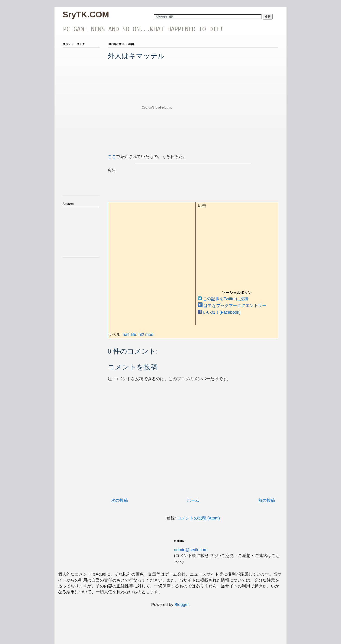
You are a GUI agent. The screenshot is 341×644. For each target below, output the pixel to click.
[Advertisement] (192, 183)
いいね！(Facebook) (221, 312)
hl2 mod (145, 334)
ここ (112, 156)
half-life (129, 334)
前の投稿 (266, 500)
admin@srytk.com (190, 549)
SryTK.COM (86, 14)
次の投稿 (119, 500)
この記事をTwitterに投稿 (225, 298)
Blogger (181, 604)
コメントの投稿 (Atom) (198, 518)
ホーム (193, 500)
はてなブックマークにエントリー (234, 305)
